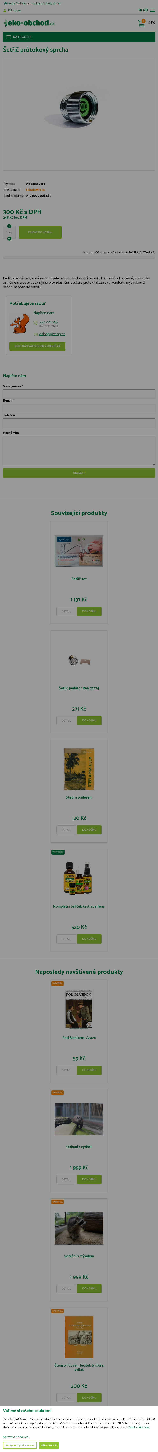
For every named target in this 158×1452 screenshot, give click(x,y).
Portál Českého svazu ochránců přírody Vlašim (34, 3)
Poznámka (11, 433)
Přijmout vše (49, 1445)
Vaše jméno (12, 386)
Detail (66, 612)
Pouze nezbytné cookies (20, 1445)
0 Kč (151, 23)
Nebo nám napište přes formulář (37, 346)
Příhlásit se (14, 10)
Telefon (9, 415)
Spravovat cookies (15, 1437)
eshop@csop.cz (52, 334)
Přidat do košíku (40, 232)
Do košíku (89, 611)
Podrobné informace (139, 1427)
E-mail (7, 401)
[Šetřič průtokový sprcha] (79, 110)
